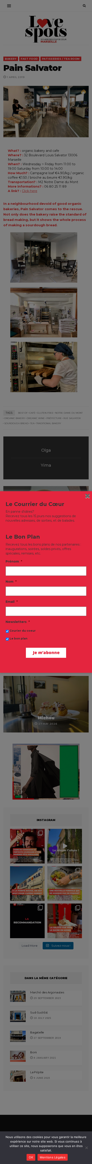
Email (12, 602)
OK (31, 1157)
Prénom (14, 561)
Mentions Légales (52, 1157)
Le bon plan (18, 638)
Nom (11, 582)
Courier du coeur (23, 630)
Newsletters (18, 622)
